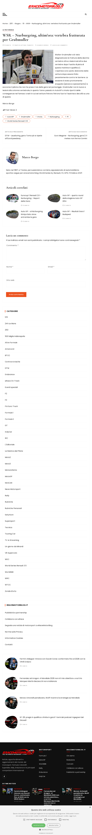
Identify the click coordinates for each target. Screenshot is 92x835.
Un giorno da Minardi (14, 546)
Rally (7, 495)
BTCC (7, 355)
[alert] (46, 820)
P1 (68, 117)
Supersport (10, 521)
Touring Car (10, 533)
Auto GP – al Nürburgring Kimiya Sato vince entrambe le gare (32, 214)
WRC (7, 578)
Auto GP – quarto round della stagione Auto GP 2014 (72, 198)
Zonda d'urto (10, 591)
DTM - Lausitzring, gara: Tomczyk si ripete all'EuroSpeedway (23, 137)
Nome (9, 266)
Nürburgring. (55, 117)
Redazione (71, 760)
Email (51, 266)
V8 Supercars (11, 553)
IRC (6, 438)
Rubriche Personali (13, 508)
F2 (6, 393)
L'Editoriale (9, 444)
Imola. (40, 117)
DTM (7, 368)
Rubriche (9, 502)
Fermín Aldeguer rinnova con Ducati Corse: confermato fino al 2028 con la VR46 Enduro (22, 795)
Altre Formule (8, 30)
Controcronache (12, 361)
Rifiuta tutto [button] (53, 825)
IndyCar (8, 432)
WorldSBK (9, 572)
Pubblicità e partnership (16, 612)
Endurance (10, 374)
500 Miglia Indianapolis (15, 336)
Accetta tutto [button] (39, 825)
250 (6, 330)
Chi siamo (70, 756)
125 (6, 317)
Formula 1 (9, 412)
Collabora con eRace (14, 619)
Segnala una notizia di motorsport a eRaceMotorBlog (28, 625)
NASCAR (8, 483)
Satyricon (9, 514)
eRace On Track (12, 381)
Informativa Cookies (14, 638)
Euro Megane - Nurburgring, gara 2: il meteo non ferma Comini (70, 137)
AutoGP (10, 117)
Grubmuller (25, 117)
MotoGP (8, 476)
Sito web (10, 280)
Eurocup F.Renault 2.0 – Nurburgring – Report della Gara (31, 198)
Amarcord (9, 349)
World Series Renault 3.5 (17, 121)
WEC (7, 559)
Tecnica (8, 527)
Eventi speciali (11, 387)
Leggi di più (72, 816)
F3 (6, 400)
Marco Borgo (43, 45)
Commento (12, 245)
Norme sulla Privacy (14, 632)
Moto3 (8, 463)
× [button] (90, 807)
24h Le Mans (10, 323)
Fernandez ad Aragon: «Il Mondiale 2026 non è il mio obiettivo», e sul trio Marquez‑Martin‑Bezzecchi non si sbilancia (52, 798)
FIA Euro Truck (11, 406)
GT (6, 425)
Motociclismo (11, 470)
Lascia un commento (59, 45)
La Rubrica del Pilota (14, 451)
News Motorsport (13, 489)
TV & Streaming (12, 540)
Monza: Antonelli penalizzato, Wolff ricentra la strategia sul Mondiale (50, 698)
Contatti (8, 644)
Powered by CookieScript (46, 833)
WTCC (8, 584)
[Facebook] (4, 776)
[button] (46, 829)
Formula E (9, 419)
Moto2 (8, 457)
